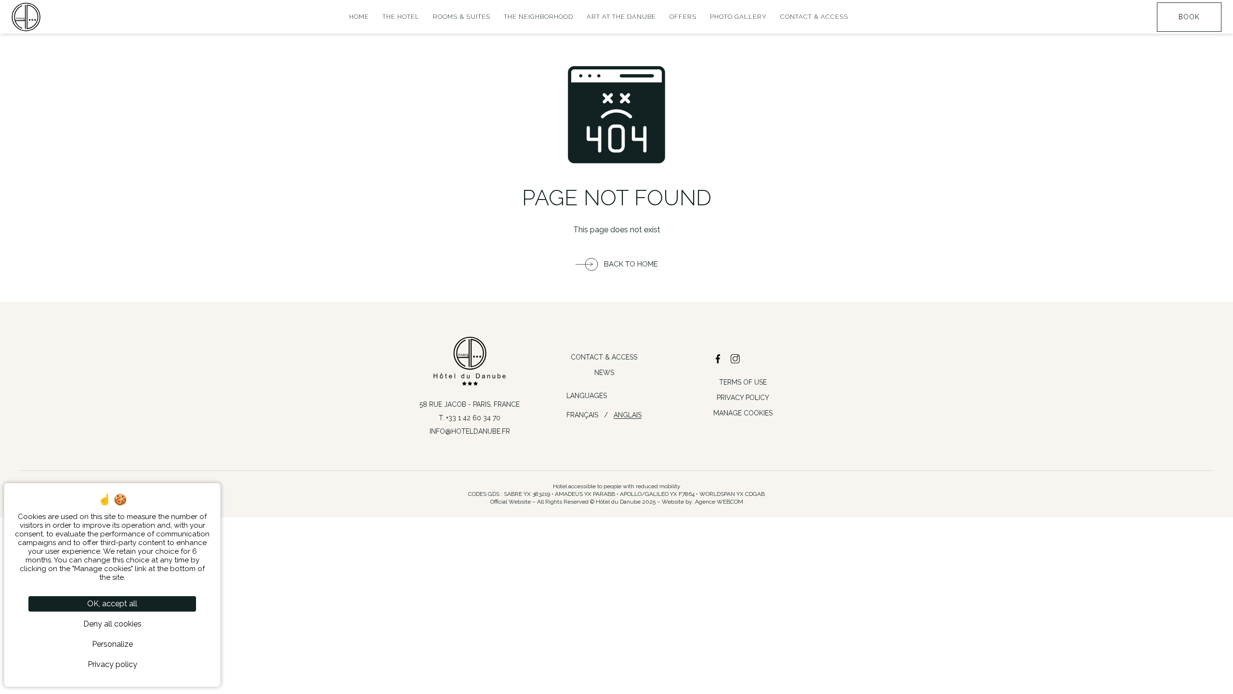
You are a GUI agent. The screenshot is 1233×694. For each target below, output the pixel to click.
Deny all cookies (112, 623)
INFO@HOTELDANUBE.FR (470, 431)
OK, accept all (112, 603)
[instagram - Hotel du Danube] (735, 359)
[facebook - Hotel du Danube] (718, 359)
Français (582, 415)
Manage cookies (743, 413)
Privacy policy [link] (112, 664)
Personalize (112, 644)
